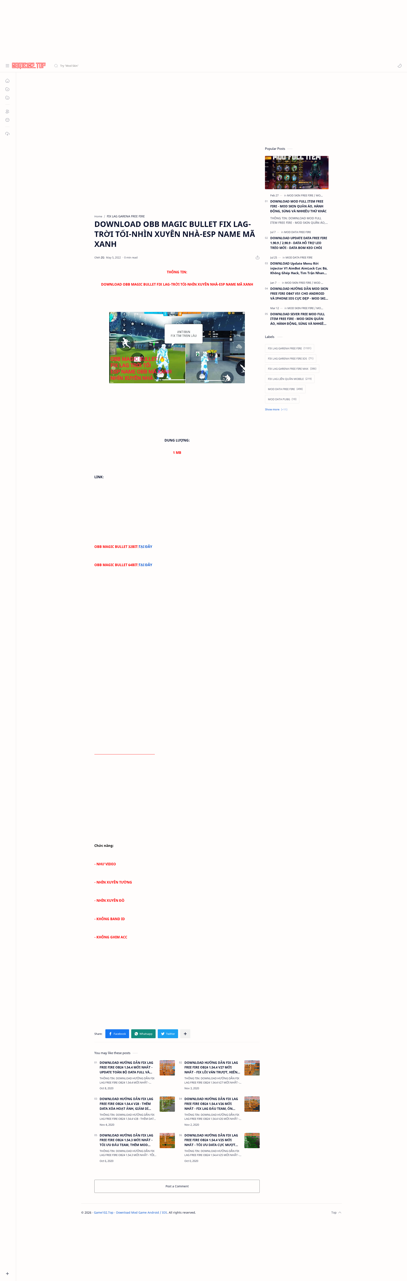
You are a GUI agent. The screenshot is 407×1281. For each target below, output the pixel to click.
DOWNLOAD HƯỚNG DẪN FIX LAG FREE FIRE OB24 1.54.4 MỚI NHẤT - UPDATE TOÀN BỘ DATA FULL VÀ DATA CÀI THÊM (126, 1067)
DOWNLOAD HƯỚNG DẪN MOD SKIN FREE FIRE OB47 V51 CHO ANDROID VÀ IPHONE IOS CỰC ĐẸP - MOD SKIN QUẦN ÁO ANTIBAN (299, 293)
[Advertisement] (127, 29)
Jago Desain (224, 1212)
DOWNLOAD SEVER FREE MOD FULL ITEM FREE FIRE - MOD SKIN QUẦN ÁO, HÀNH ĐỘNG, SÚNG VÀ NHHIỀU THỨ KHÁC (298, 319)
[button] (399, 66)
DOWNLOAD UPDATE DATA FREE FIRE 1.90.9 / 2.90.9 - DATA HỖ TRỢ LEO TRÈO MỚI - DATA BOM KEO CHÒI (298, 243)
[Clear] (121, 65)
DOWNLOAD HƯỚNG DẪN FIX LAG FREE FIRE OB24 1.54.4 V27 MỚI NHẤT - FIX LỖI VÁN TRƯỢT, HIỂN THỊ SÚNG (211, 1067)
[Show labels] (277, 409)
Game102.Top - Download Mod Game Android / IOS (130, 1212)
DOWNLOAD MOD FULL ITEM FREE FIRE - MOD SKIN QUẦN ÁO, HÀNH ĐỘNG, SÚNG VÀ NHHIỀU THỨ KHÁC (298, 206)
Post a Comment (177, 1186)
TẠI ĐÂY (145, 546)
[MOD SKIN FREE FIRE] (301, 195)
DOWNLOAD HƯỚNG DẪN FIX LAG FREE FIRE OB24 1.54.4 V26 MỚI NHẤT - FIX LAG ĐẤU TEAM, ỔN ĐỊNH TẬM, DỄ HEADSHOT (211, 1104)
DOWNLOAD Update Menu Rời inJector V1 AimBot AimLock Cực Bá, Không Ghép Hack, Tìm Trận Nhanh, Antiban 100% (299, 268)
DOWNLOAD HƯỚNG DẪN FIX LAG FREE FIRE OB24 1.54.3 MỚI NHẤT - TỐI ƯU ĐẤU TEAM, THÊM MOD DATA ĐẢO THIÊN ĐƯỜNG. (126, 1140)
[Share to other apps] (185, 1033)
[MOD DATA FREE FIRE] (297, 232)
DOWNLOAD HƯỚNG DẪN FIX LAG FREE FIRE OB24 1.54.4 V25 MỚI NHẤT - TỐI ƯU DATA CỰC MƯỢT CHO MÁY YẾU (211, 1140)
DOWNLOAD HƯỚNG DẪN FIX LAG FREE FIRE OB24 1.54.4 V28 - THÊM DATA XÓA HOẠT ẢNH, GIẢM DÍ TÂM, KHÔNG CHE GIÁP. (126, 1104)
